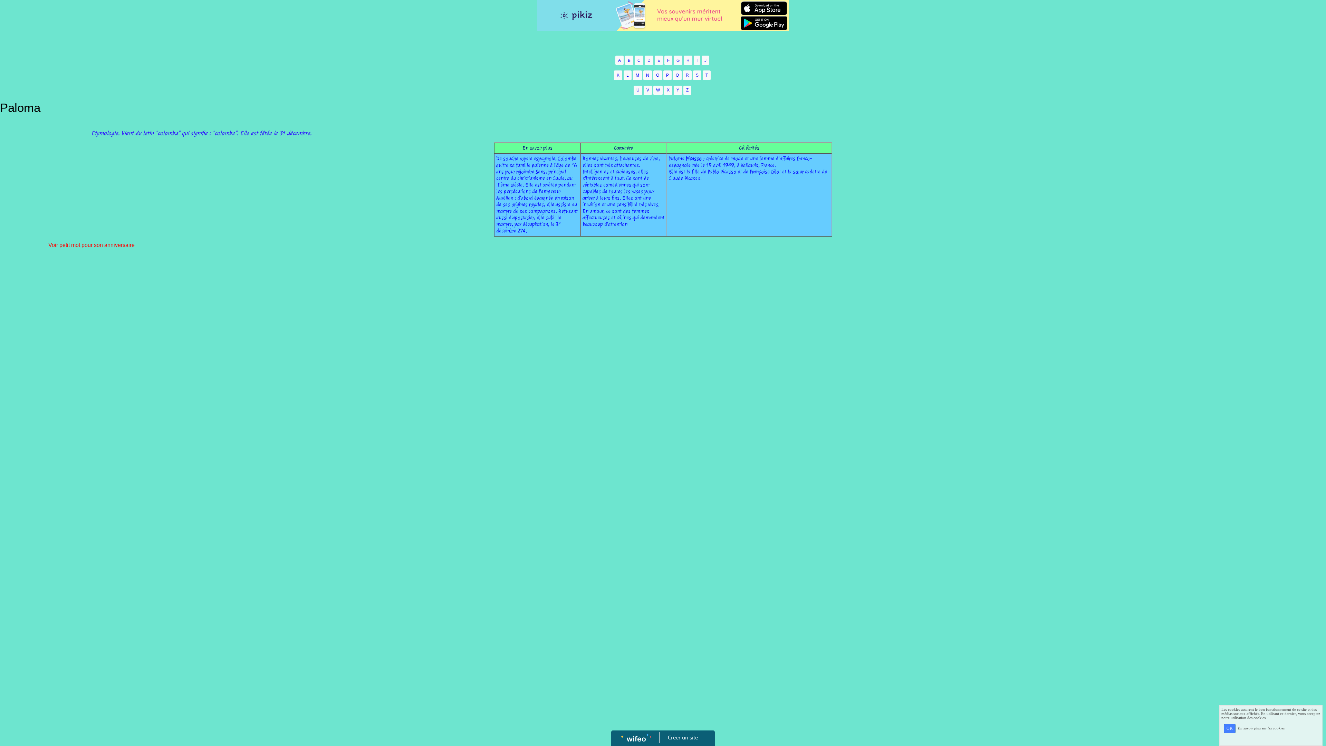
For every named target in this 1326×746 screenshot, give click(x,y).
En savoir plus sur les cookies (1261, 728)
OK (1230, 728)
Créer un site (683, 737)
